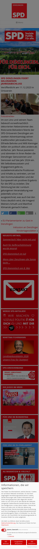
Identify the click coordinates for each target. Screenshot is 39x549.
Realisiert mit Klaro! (32, 547)
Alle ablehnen (6, 542)
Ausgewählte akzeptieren (18, 542)
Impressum (5, 525)
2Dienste (10, 536)
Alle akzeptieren (32, 542)
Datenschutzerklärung (8, 523)
